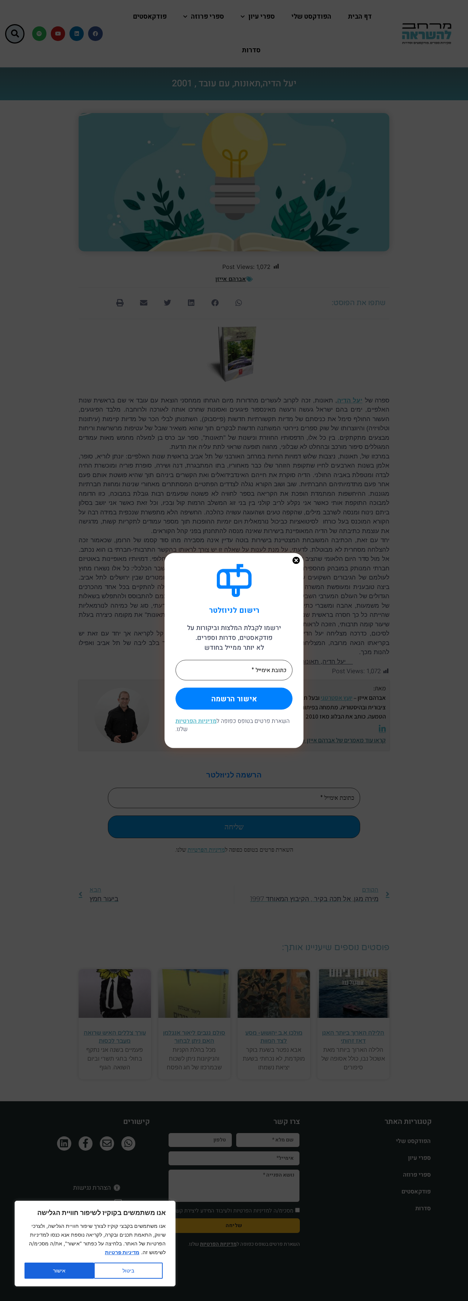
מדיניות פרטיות (122, 1252)
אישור (59, 1270)
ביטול (128, 1270)
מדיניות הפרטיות (196, 720)
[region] (95, 1243)
